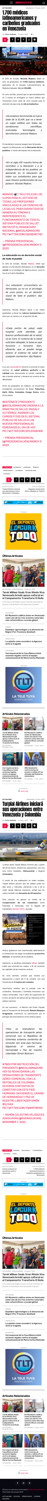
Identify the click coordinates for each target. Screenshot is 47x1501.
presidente (16, 367)
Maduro (31, 264)
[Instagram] (23, 1483)
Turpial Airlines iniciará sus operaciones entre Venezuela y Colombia (11, 491)
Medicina (36, 467)
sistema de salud (30, 470)
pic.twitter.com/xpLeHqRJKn (22, 431)
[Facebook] (12, 39)
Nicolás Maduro (8, 470)
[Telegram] (34, 39)
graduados (27, 467)
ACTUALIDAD (7, 8)
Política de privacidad (36, 1489)
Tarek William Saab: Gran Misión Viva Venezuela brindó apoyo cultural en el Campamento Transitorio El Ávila (23, 595)
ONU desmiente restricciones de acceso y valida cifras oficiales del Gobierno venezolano (33, 772)
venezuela (6, 474)
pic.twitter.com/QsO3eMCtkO (22, 234)
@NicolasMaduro (28, 230)
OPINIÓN (8, 627)
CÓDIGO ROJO (10, 639)
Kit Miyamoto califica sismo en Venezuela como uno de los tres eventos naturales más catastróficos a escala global (24, 617)
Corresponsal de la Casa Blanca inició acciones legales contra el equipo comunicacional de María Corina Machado (25, 655)
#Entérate (9, 402)
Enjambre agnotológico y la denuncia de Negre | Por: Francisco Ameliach (24, 631)
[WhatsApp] (29, 39)
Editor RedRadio (10, 34)
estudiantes (17, 467)
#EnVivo (7, 194)
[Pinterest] (23, 39)
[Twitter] (18, 39)
